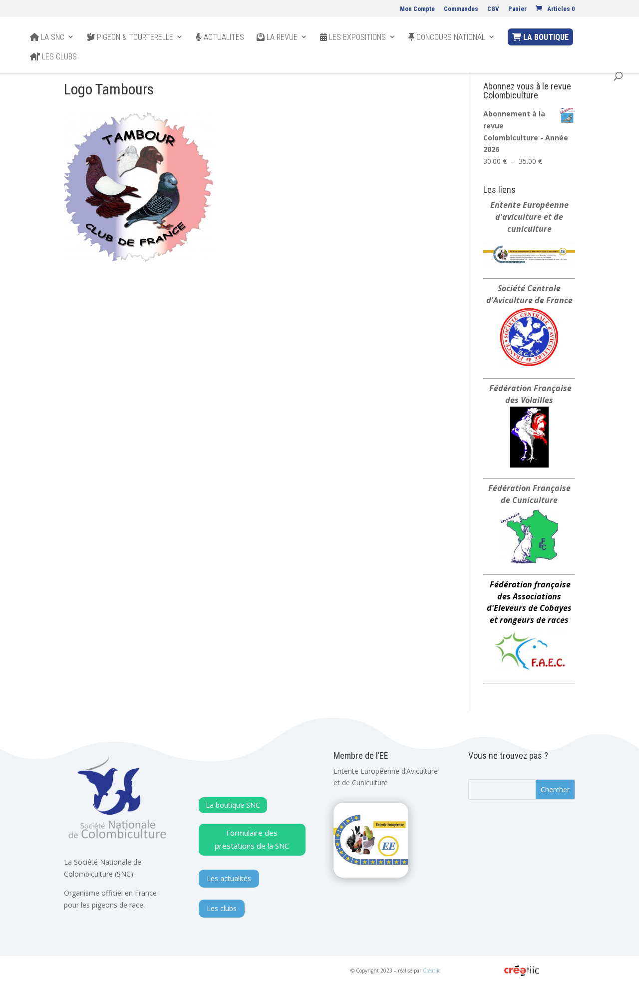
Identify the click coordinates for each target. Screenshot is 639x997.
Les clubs (58, 56)
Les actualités (229, 878)
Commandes (461, 8)
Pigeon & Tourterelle (134, 37)
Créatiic (431, 970)
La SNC (51, 37)
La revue (281, 37)
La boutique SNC (233, 805)
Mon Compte (417, 8)
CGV (493, 8)
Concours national (449, 37)
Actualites (223, 37)
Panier (517, 8)
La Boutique (545, 37)
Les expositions (356, 37)
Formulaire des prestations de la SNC (252, 839)
